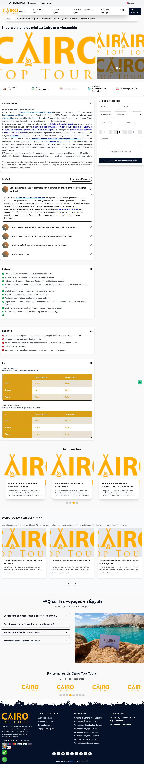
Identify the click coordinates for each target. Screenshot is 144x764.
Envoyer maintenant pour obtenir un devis (120, 160)
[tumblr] (72, 753)
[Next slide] (75, 583)
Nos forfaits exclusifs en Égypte (27, 19)
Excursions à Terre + (37, 11)
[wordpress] (81, 753)
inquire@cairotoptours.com (41, 3)
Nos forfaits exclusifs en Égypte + (82, 11)
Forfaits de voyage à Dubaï (85, 729)
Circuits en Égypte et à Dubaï (86, 721)
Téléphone (120, 114)
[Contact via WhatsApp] (4, 752)
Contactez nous (45, 725)
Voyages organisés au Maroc (86, 743)
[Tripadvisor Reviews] (140, 382)
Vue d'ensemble (9, 103)
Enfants (120, 129)
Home (9, 19)
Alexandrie (8, 118)
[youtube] (67, 753)
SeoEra (72, 761)
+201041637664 (18, 3)
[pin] (76, 753)
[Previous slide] (69, 583)
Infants (135, 129)
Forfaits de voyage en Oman (86, 732)
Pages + (123, 11)
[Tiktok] (90, 753)
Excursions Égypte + (57, 11)
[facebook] (54, 753)
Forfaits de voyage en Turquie (87, 736)
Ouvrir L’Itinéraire (82, 179)
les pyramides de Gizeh (13, 115)
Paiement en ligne (45, 721)
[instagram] (58, 753)
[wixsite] (85, 753)
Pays (132, 111)
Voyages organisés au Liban (86, 739)
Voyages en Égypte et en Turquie (88, 725)
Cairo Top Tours (45, 718)
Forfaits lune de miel (49, 19)
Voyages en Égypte (46, 729)
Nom (103, 106)
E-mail (125, 106)
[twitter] (63, 753)
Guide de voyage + (105, 11)
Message (104, 139)
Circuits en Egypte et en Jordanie (88, 718)
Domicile (23, 11)
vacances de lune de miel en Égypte (36, 112)
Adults (106, 129)
